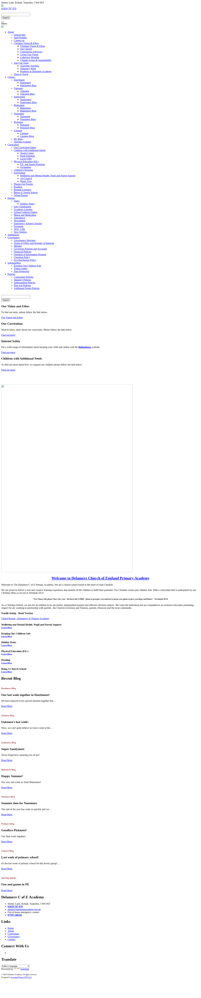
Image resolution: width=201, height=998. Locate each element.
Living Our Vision (29, 54)
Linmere (18, 130)
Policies (11, 274)
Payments (18, 226)
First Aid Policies (22, 285)
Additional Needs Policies (27, 288)
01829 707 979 (8, 8)
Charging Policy (22, 257)
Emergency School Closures (28, 223)
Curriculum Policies (23, 277)
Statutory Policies (22, 279)
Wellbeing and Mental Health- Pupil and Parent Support (47, 175)
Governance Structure (24, 240)
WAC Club (19, 229)
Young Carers (27, 153)
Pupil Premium (27, 156)
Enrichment (19, 172)
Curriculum (13, 144)
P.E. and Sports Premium (32, 164)
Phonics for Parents (23, 184)
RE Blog (18, 139)
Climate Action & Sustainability (36, 60)
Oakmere (18, 88)
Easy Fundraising (22, 206)
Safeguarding (14, 263)
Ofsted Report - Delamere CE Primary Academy (25, 618)
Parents (11, 198)
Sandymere (19, 96)
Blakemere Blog (28, 111)
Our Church (26, 49)
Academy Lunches (23, 209)
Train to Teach (21, 74)
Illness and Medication (25, 215)
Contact (11, 939)
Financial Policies (22, 251)
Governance (14, 237)
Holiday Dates (27, 203)
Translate (24, 969)
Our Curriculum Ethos (25, 147)
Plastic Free (26, 181)
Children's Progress (23, 170)
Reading (18, 187)
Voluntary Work (28, 68)
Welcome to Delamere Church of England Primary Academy (100, 578)
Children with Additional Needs (29, 150)
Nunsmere (19, 113)
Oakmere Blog (27, 94)
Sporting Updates (22, 141)
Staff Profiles (20, 37)
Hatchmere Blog (28, 85)
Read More (6, 706)
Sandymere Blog (28, 102)
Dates (16, 201)
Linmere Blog (27, 136)
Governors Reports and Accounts (30, 249)
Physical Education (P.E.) (26, 161)
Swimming (25, 167)
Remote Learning (22, 189)
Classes (11, 77)
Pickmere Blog (27, 127)
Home (11, 928)
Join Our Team (21, 63)
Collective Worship (29, 57)
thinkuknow (85, 347)
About (11, 32)
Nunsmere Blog (28, 119)
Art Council (26, 178)
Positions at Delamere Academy (36, 71)
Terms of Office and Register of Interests (34, 243)
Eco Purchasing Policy (25, 260)
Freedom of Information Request (30, 254)
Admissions (13, 234)
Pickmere (18, 122)
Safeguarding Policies (24, 282)
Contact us (19, 40)
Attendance (19, 218)
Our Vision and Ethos (12, 317)
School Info (19, 34)
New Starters (20, 232)
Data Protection (21, 271)
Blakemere (19, 105)
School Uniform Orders (25, 212)
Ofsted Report (21, 195)
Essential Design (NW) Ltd (21, 977)
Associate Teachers (29, 65)
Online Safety (20, 268)
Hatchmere (19, 80)
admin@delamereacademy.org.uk (17, 11)
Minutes (18, 246)
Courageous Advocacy (31, 51)
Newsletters (19, 220)
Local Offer (26, 158)
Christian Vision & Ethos (26, 43)
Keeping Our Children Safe (27, 265)
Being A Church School (26, 192)
